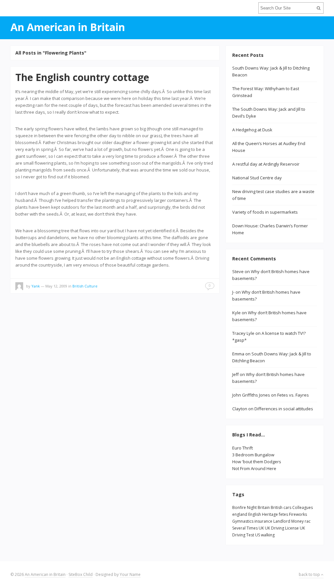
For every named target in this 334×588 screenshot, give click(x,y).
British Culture (85, 286)
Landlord (281, 521)
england (239, 514)
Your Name (130, 574)
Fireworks (298, 514)
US (257, 535)
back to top (310, 574)
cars (287, 507)
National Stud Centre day (257, 178)
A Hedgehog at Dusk (252, 130)
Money (297, 521)
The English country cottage (82, 77)
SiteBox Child (80, 574)
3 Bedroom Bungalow (253, 455)
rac (308, 521)
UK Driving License (282, 528)
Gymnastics (242, 521)
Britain (264, 507)
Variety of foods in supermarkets (265, 212)
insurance (263, 521)
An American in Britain (45, 574)
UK (261, 528)
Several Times (245, 528)
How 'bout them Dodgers (256, 462)
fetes (283, 514)
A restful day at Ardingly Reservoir (265, 164)
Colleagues (302, 507)
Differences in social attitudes (283, 409)
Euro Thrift (242, 448)
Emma (238, 354)
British (276, 507)
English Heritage (263, 514)
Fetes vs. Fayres (293, 395)
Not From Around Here (254, 468)
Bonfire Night (244, 507)
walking (268, 535)
